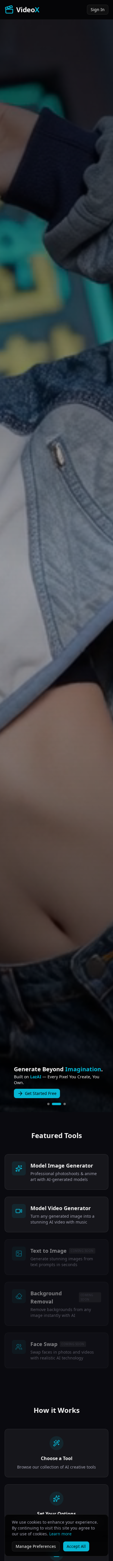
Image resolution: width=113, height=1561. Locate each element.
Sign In (98, 9)
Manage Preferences (36, 1546)
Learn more (60, 1533)
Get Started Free (41, 1093)
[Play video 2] (56, 1104)
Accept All (76, 1546)
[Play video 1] (48, 1104)
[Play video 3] (64, 1104)
